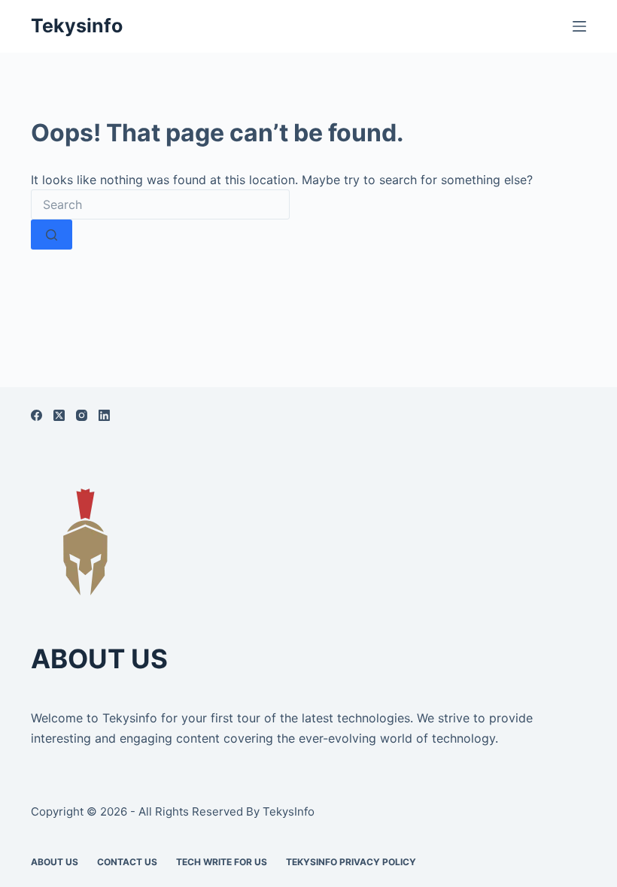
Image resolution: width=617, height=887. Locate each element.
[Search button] (51, 234)
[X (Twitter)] (59, 415)
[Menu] (579, 26)
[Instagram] (81, 415)
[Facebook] (36, 415)
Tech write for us (221, 861)
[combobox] (160, 204)
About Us (54, 861)
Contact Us (127, 861)
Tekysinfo (77, 25)
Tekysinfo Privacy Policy (351, 861)
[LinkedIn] (104, 415)
